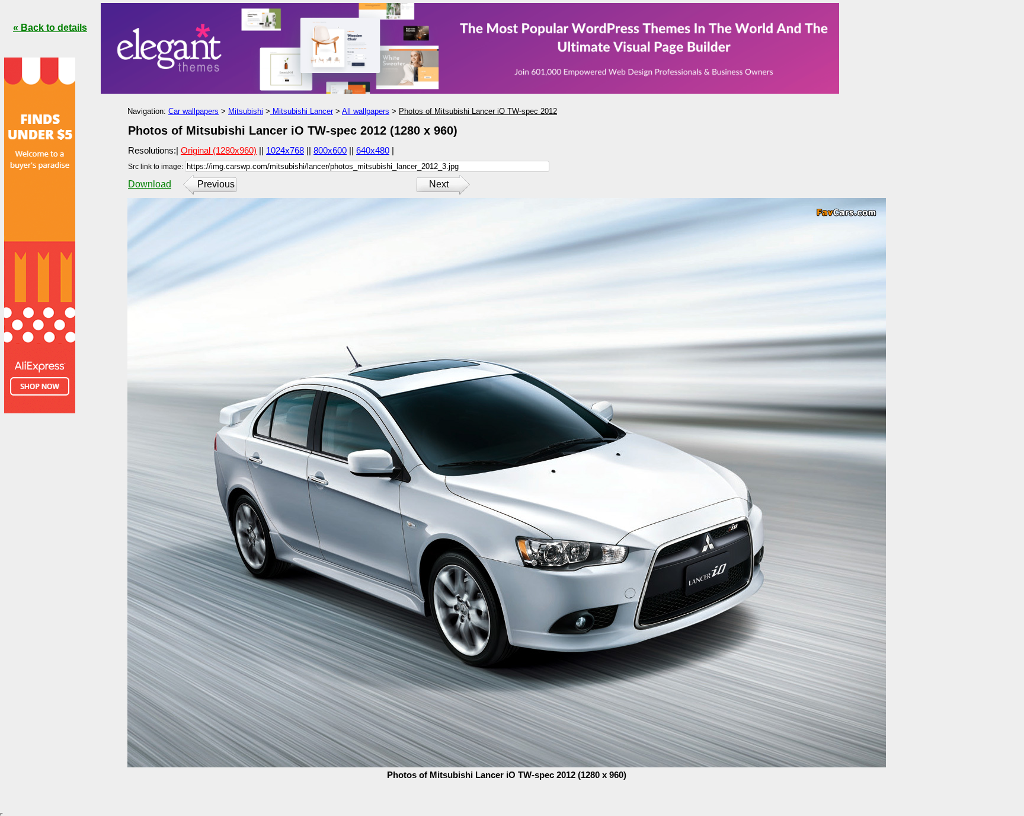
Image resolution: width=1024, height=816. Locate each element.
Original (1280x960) (219, 150)
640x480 (372, 150)
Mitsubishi (245, 111)
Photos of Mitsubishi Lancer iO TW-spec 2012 (478, 111)
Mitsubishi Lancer (301, 111)
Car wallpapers (193, 111)
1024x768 (285, 150)
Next (439, 184)
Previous (216, 184)
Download (149, 184)
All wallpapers (365, 111)
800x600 (330, 150)
